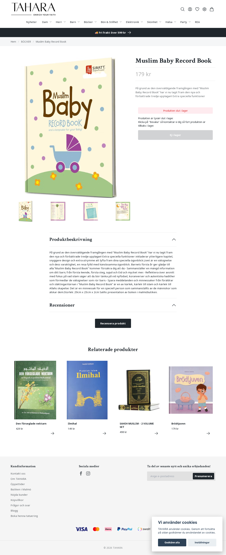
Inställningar (202, 542)
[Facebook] (81, 473)
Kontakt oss (18, 473)
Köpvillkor (17, 500)
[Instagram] (88, 473)
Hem (13, 41)
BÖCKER (26, 41)
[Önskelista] (197, 9)
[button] (124, 129)
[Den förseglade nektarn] (52, 433)
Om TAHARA (18, 478)
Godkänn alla (172, 542)
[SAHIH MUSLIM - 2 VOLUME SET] (156, 433)
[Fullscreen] (70, 127)
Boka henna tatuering (24, 516)
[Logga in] (190, 9)
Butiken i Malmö (21, 489)
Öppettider (18, 484)
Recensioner (62, 305)
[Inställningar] (204, 9)
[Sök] (182, 9)
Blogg (14, 510)
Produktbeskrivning (70, 239)
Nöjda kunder (19, 494)
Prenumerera (203, 476)
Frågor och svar (20, 505)
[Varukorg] (211, 9)
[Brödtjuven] (208, 433)
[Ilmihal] (104, 433)
